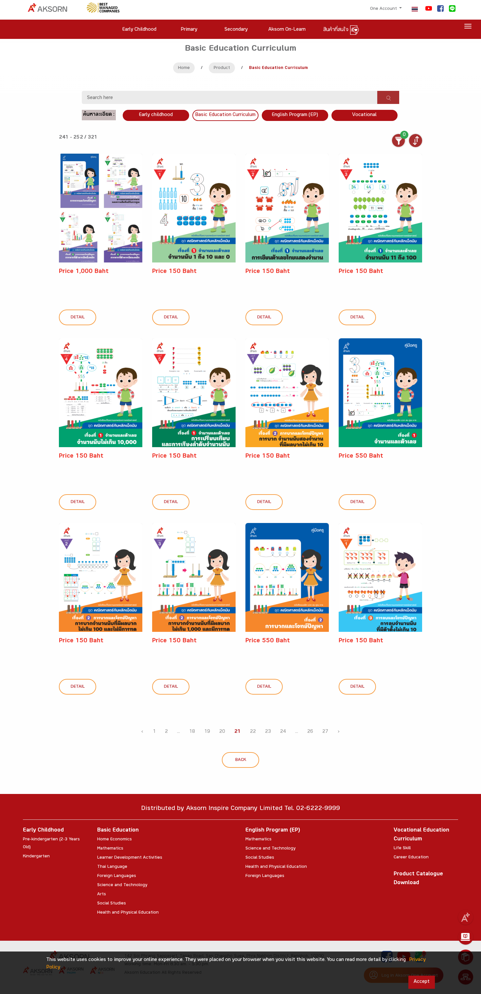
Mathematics (110, 849)
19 (207, 732)
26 (310, 732)
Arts (101, 895)
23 (268, 732)
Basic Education (118, 830)
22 (253, 732)
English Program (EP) (295, 115)
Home (184, 68)
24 (283, 732)
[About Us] (465, 917)
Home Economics (114, 840)
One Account (384, 9)
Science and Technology (122, 885)
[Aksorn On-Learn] (465, 937)
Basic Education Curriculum (225, 115)
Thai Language (112, 867)
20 (222, 732)
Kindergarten (36, 857)
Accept (422, 982)
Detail (78, 318)
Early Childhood (43, 830)
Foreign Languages (116, 876)
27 (325, 732)
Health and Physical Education (128, 913)
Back (240, 760)
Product (222, 68)
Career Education (411, 858)
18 (192, 732)
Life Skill (402, 849)
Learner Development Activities (129, 858)
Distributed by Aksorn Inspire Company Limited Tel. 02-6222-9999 (240, 809)
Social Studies (111, 904)
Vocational (364, 115)
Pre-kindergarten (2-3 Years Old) (51, 844)
